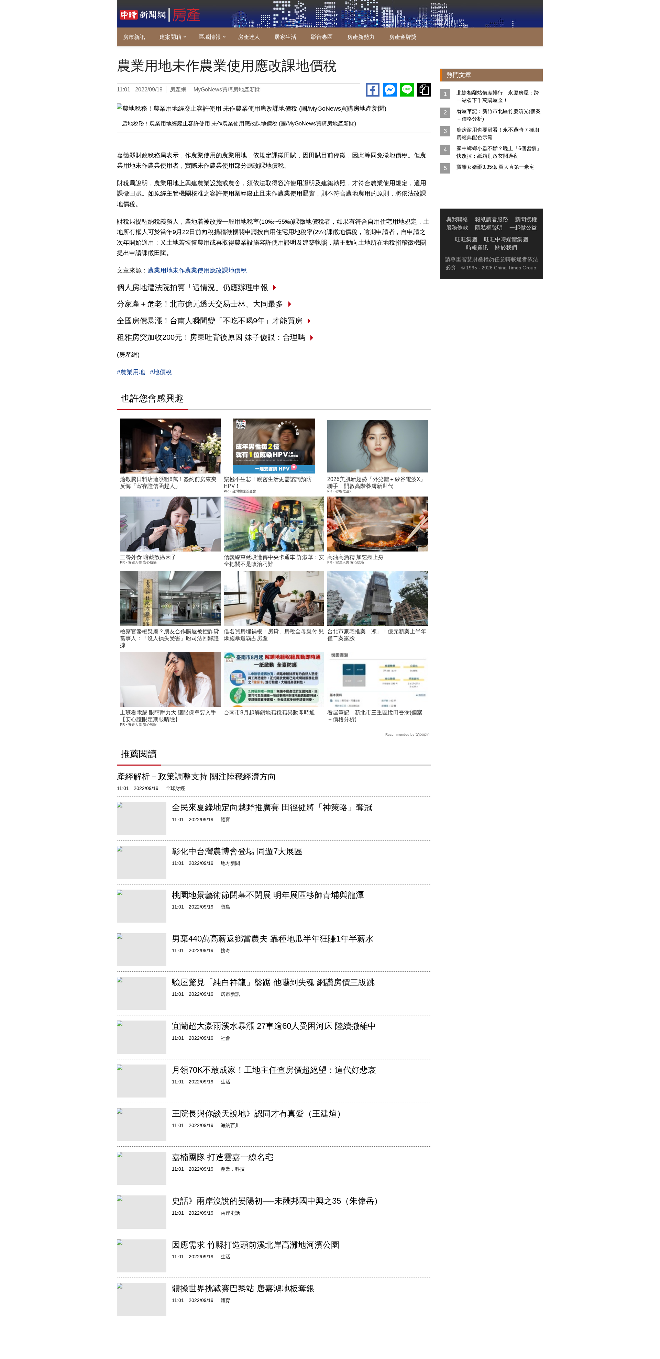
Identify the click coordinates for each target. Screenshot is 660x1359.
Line (407, 90)
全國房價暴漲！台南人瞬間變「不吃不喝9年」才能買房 (209, 320)
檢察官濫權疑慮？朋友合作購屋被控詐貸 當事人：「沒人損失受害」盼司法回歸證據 (169, 638)
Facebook (373, 90)
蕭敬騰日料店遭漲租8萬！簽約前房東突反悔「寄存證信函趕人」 (168, 482)
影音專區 (322, 37)
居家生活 (285, 37)
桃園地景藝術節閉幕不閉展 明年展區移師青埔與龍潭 (268, 895)
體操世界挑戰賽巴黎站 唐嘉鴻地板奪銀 (243, 1288)
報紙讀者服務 (491, 219)
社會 (225, 1038)
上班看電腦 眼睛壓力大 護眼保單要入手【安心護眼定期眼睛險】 (168, 716)
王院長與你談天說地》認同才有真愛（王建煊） (258, 1113)
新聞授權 (526, 219)
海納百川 (230, 1125)
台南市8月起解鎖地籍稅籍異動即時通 (269, 712)
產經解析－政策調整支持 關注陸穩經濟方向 (196, 776)
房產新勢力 (361, 37)
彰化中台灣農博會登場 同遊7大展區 (237, 851)
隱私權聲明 (489, 228)
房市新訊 (134, 37)
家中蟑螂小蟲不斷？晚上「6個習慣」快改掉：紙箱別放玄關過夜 (499, 152)
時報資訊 (477, 247)
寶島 (225, 907)
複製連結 (424, 90)
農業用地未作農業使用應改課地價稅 (197, 270)
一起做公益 (523, 228)
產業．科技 (233, 1169)
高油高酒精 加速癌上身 (355, 557)
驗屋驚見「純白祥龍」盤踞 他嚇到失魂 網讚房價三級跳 (273, 982)
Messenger (390, 90)
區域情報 (210, 37)
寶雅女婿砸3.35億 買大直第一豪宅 (495, 167)
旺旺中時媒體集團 (506, 239)
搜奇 (225, 950)
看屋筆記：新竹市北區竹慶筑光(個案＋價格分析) (498, 115)
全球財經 (175, 788)
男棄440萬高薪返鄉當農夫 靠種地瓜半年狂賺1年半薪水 (273, 938)
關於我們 (506, 247)
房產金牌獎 (403, 37)
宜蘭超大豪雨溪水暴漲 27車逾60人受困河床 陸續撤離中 (274, 1026)
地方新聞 (230, 863)
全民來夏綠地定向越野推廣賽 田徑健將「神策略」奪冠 (272, 807)
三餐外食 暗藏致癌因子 (148, 557)
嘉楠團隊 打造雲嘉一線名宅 (222, 1157)
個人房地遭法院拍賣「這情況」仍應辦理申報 (192, 287)
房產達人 (249, 37)
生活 (225, 1081)
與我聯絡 (457, 219)
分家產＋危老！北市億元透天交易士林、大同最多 (200, 304)
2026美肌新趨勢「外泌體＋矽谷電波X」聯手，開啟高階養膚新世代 (376, 482)
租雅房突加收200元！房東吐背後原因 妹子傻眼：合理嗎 (211, 337)
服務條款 (457, 228)
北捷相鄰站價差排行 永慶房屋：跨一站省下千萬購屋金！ (497, 96)
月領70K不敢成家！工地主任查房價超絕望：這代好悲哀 (274, 1069)
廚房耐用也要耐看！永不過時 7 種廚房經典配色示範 (497, 133)
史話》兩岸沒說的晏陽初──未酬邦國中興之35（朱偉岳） (277, 1200)
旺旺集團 (466, 239)
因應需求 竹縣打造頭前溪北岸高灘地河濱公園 (255, 1244)
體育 (225, 819)
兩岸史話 (230, 1213)
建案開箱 (171, 37)
